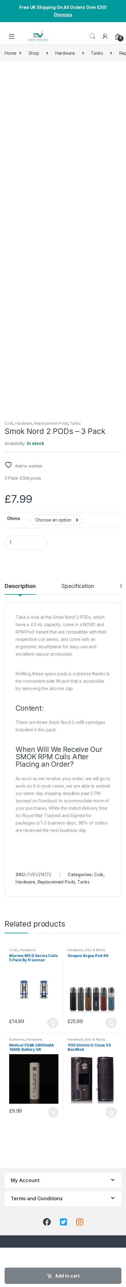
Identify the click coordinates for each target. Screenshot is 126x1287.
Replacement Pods (51, 423)
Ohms (13, 518)
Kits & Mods (95, 950)
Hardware (65, 53)
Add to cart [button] (53, 1112)
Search (92, 36)
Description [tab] (20, 586)
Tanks (97, 53)
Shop (33, 53)
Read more (111, 1112)
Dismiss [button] (63, 14)
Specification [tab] (77, 586)
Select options (51, 1023)
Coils (9, 423)
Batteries (16, 1039)
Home (10, 53)
